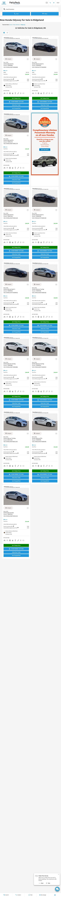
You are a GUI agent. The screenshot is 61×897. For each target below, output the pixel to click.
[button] (16, 98)
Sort (17, 14)
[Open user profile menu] (55, 895)
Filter (45, 14)
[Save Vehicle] (28, 59)
